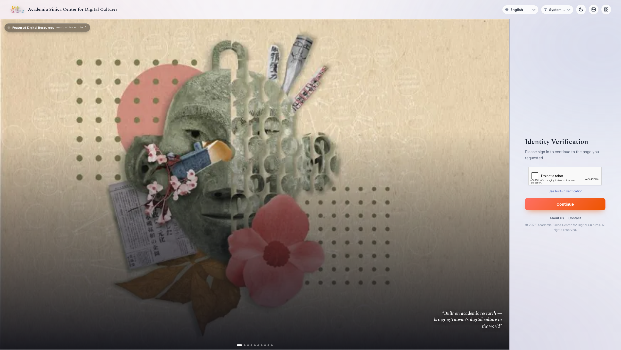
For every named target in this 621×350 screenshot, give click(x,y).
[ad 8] (263, 345)
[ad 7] (260, 345)
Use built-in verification (565, 191)
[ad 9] (266, 345)
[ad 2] (243, 345)
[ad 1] (239, 345)
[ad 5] (253, 345)
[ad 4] (249, 345)
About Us (556, 218)
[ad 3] (246, 345)
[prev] (8, 184)
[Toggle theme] (581, 9)
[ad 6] (256, 345)
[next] (500, 184)
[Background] (593, 9)
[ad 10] (270, 345)
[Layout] (606, 9)
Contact (574, 218)
